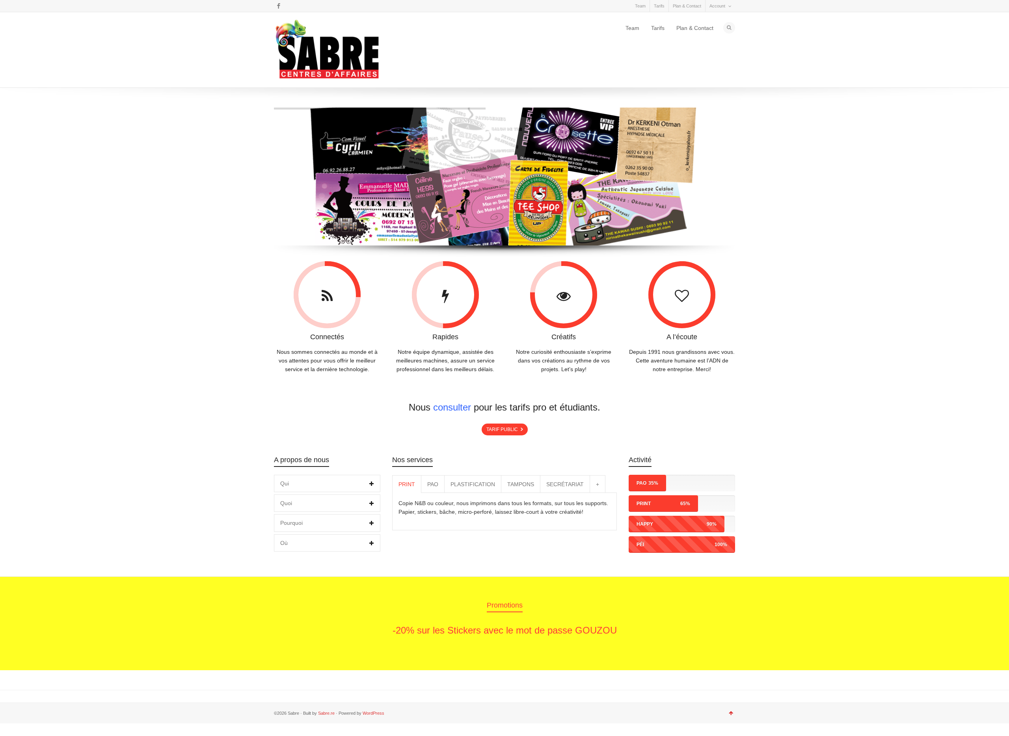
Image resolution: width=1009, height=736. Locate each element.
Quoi (286, 503)
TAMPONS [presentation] (520, 484)
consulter (452, 407)
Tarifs (659, 6)
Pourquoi (291, 523)
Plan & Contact (687, 6)
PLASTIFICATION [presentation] (473, 484)
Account (717, 6)
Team (640, 6)
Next (720, 624)
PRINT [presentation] (406, 484)
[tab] (327, 483)
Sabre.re (326, 713)
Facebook (278, 6)
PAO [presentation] (432, 484)
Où (284, 543)
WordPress (373, 713)
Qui (284, 483)
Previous (289, 624)
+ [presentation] (597, 484)
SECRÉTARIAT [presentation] (565, 484)
